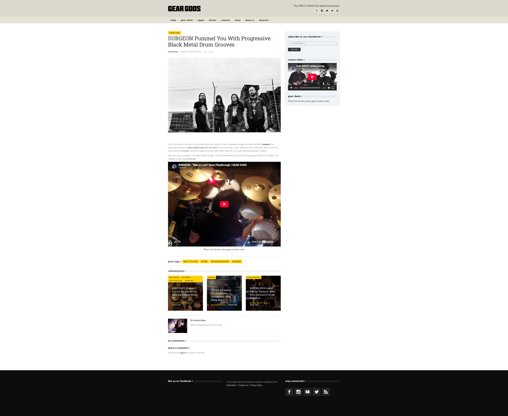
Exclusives (174, 277)
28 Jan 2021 (254, 305)
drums (204, 261)
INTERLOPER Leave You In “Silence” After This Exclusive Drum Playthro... (262, 293)
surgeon (236, 261)
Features (186, 277)
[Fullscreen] (333, 87)
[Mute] (329, 87)
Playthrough (175, 281)
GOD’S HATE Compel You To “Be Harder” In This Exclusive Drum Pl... (184, 293)
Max (203, 320)
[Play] (291, 87)
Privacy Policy (256, 385)
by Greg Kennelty (218, 305)
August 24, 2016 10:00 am (191, 51)
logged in (183, 352)
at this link (191, 159)
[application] (312, 76)
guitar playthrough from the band (202, 147)
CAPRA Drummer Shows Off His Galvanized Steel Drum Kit (221, 295)
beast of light (191, 261)
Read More (231, 385)
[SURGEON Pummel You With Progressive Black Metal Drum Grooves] (177, 326)
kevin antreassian (220, 261)
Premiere (189, 281)
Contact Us (243, 385)
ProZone (185, 151)
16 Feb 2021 (232, 305)
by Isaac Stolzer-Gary (181, 303)
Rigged (211, 277)
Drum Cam (174, 33)
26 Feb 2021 (176, 305)
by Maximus (173, 51)
